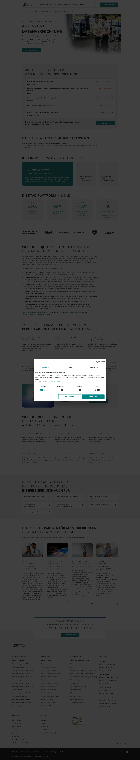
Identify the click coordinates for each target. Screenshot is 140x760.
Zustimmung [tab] (45, 367)
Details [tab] (70, 367)
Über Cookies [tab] (94, 367)
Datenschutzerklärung (54, 381)
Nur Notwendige (69, 396)
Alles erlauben (93, 396)
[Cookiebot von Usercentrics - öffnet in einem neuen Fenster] (97, 362)
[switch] (61, 390)
